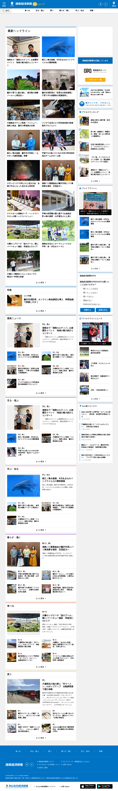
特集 (91, 10)
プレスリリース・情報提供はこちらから (76, 761)
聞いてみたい (88, 296)
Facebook (101, 4)
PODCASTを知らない (92, 304)
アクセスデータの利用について (49, 764)
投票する (87, 310)
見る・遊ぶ (40, 10)
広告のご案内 (43, 767)
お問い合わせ (67, 764)
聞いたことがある (90, 289)
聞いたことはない (90, 293)
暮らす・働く (64, 10)
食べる (27, 10)
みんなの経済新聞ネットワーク (16, 786)
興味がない (87, 300)
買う (52, 10)
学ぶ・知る (79, 10)
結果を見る (103, 310)
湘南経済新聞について (46, 761)
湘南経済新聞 (21, 4)
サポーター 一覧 (95, 80)
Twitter (106, 4)
